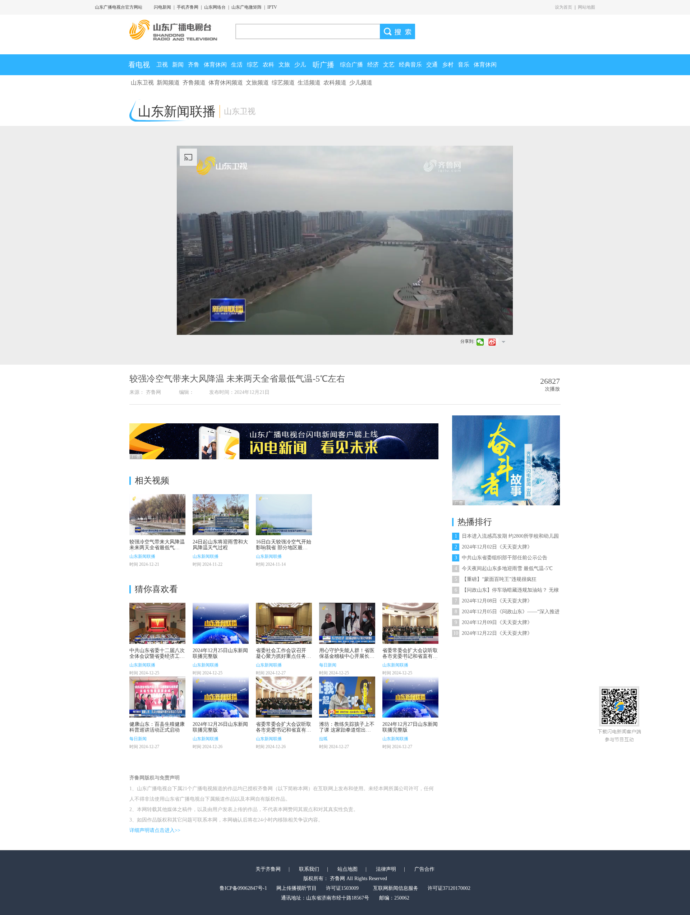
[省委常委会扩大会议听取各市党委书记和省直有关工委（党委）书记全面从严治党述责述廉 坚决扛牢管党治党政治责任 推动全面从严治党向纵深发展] (410, 623)
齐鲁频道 (194, 82)
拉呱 (323, 738)
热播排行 (474, 522)
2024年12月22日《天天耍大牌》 (492, 633)
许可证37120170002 (449, 888)
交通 (432, 65)
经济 (373, 65)
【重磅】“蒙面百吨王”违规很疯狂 (496, 579)
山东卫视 (142, 82)
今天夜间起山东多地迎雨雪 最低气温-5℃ (504, 568)
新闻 (178, 65)
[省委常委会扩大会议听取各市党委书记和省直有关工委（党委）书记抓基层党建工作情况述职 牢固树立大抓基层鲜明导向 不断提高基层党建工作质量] (284, 697)
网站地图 (586, 7)
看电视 (139, 65)
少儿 (300, 65)
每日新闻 (327, 665)
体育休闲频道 (225, 82)
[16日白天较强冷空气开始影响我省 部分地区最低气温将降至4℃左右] (284, 514)
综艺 (252, 65)
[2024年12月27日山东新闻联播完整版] (410, 697)
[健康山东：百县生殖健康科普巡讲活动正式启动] (157, 697)
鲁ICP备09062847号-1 (243, 888)
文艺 (389, 65)
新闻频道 (168, 82)
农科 (268, 65)
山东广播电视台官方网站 (118, 7)
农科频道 (334, 82)
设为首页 (563, 7)
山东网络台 (215, 7)
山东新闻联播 (142, 556)
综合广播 (351, 65)
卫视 (162, 65)
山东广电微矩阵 (246, 7)
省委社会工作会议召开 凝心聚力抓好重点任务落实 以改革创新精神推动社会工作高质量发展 (283, 659)
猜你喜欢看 (156, 589)
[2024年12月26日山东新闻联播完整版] (221, 697)
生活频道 (309, 82)
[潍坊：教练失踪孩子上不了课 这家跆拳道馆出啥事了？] (347, 697)
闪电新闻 (162, 7)
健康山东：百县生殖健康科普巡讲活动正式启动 (157, 727)
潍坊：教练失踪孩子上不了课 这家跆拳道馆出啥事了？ (346, 729)
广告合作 (424, 869)
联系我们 (309, 869)
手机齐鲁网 (187, 7)
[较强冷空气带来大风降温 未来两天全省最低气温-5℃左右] (157, 514)
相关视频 (152, 480)
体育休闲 (215, 65)
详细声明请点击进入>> (154, 830)
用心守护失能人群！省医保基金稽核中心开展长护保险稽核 (346, 656)
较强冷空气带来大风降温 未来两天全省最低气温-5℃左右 (157, 547)
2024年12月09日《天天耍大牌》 (493, 622)
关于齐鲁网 (268, 869)
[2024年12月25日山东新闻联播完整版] (221, 623)
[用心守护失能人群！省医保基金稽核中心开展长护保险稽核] (347, 623)
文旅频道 (257, 82)
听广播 (323, 65)
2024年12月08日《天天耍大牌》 (493, 601)
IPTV (272, 7)
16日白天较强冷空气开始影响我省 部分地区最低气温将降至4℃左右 (283, 547)
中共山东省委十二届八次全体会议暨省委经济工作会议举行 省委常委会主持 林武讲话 (157, 659)
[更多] (503, 342)
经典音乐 (410, 65)
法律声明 (386, 869)
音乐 (463, 65)
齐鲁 (193, 65)
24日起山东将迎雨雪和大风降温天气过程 (220, 544)
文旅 (284, 65)
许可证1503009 (342, 888)
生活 (237, 65)
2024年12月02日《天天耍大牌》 (493, 547)
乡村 (448, 65)
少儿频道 (360, 82)
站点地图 (347, 869)
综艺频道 (283, 82)
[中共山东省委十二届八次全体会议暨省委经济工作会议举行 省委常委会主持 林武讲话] (157, 623)
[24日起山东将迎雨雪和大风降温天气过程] (221, 514)
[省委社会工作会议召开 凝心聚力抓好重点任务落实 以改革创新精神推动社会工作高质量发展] (284, 623)
